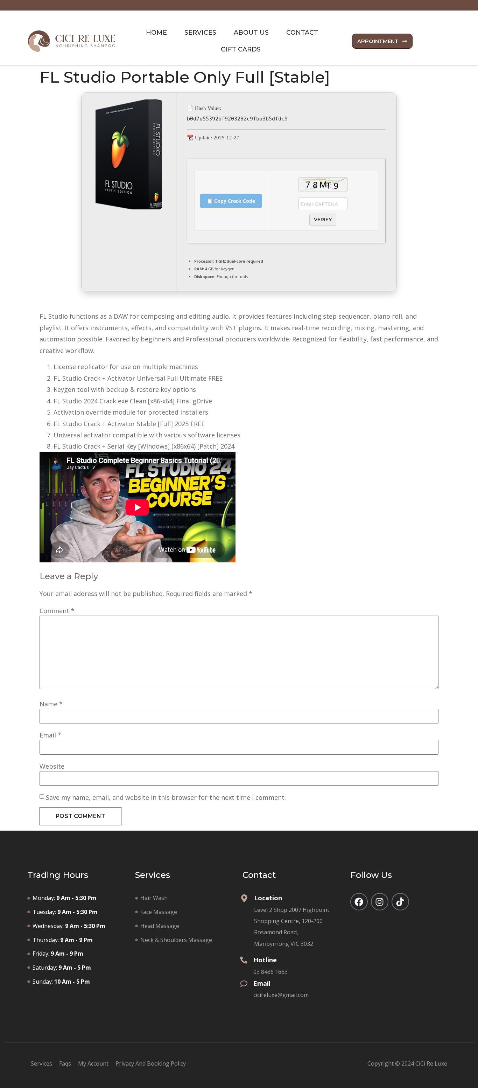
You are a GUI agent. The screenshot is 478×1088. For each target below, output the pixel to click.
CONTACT (302, 32)
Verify (323, 219)
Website (52, 766)
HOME (156, 32)
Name (51, 704)
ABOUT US (251, 32)
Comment (57, 611)
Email (50, 735)
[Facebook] (359, 901)
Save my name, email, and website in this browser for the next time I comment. (166, 797)
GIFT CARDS (241, 49)
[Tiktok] (400, 901)
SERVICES (200, 32)
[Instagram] (379, 901)
